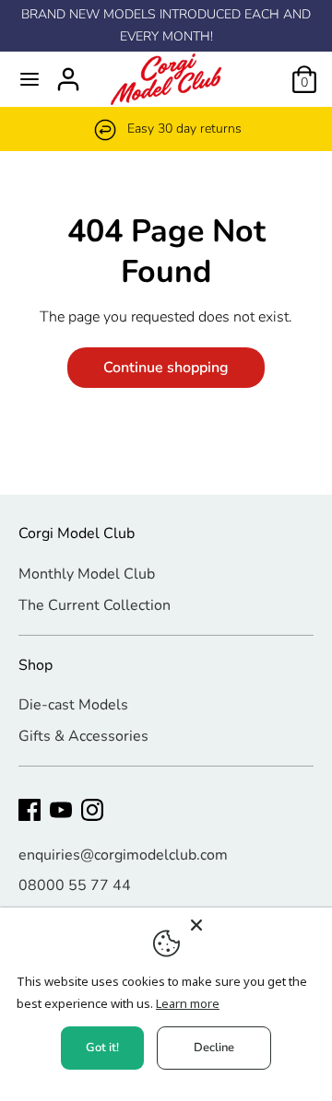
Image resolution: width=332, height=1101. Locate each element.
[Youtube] (61, 810)
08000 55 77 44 (74, 885)
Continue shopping (166, 367)
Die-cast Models (73, 705)
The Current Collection (94, 605)
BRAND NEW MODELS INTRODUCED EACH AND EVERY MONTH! (166, 25)
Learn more (187, 1003)
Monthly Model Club (86, 574)
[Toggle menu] (29, 79)
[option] (166, 129)
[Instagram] (92, 810)
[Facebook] (29, 810)
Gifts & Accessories (83, 736)
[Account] (68, 72)
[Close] (255, 925)
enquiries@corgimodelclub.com (123, 855)
